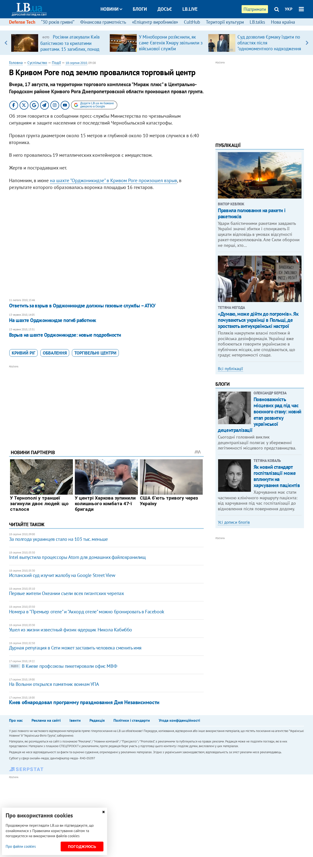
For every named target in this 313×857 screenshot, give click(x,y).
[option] (58, 43)
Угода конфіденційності (179, 720)
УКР (288, 9)
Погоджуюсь (82, 847)
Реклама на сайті (46, 720)
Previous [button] (6, 43)
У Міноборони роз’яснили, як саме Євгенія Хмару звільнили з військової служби (170, 43)
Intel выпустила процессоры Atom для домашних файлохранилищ (77, 557)
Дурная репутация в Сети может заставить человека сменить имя (75, 648)
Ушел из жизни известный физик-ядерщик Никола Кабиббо (70, 630)
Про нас (16, 720)
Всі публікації (230, 368)
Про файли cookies (21, 846)
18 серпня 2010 (76, 63)
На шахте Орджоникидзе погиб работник (52, 320)
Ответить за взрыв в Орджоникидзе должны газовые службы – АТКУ (82, 305)
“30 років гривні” (57, 22)
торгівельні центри (95, 353)
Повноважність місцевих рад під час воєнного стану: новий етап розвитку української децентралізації (259, 414)
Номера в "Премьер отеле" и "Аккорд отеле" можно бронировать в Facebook (86, 611)
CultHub (192, 22)
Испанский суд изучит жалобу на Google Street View (62, 575)
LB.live (190, 9)
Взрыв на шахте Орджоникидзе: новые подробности (65, 335)
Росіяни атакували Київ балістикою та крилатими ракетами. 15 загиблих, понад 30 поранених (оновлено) (70, 46)
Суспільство (37, 62)
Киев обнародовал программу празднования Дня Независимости (84, 702)
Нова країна (283, 22)
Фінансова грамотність (103, 22)
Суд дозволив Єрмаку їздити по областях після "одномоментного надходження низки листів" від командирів (269, 45)
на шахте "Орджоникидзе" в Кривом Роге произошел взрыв (113, 180)
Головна (16, 62)
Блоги (140, 9)
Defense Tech (22, 22)
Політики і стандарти (131, 720)
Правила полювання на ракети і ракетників (251, 213)
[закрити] (103, 812)
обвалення (55, 353)
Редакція (97, 720)
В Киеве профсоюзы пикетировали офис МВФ (64, 666)
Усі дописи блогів (234, 522)
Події (56, 62)
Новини (110, 9)
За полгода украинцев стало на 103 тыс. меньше (58, 539)
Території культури (225, 22)
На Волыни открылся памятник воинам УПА (54, 684)
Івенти (75, 720)
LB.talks (257, 22)
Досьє (164, 9)
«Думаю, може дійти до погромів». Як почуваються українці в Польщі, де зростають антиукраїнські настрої (258, 320)
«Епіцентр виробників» (155, 22)
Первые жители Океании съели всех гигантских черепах (66, 593)
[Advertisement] (106, 403)
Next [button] (307, 43)
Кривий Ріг (23, 353)
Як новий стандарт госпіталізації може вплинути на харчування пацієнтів (277, 476)
